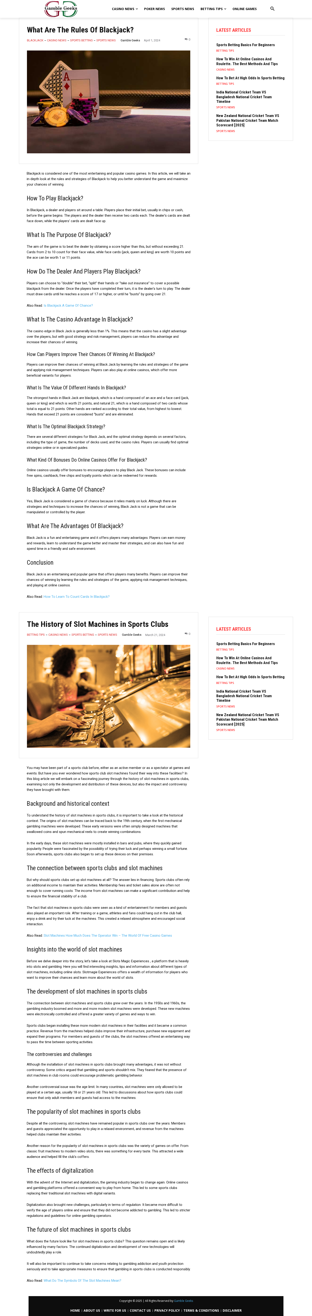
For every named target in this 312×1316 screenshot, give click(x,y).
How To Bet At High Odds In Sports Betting (250, 78)
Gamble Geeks (130, 40)
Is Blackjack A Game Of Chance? (68, 305)
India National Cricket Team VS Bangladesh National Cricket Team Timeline (244, 97)
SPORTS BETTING (81, 40)
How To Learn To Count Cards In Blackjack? (77, 597)
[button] (272, 8)
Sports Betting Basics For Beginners (245, 45)
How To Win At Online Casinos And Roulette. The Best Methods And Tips (247, 61)
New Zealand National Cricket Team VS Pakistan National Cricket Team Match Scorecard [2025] (247, 120)
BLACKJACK (35, 40)
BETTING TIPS (225, 50)
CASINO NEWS (56, 40)
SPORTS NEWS (106, 40)
